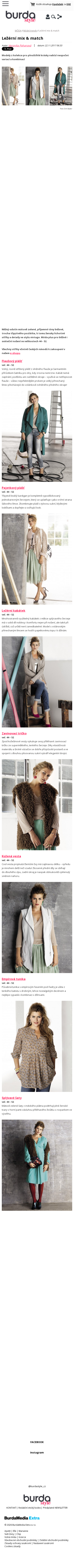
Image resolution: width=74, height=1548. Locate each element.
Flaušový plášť (12, 361)
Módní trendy (30, 30)
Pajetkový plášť (13, 488)
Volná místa (10, 1537)
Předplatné (48, 1507)
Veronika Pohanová (19, 45)
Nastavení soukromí (43, 1543)
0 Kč (68, 4)
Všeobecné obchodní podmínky (20, 1540)
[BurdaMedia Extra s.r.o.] (22, 1518)
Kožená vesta (11, 856)
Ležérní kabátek (13, 611)
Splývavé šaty (12, 1098)
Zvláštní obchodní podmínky (53, 1540)
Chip (18, 1534)
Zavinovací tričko (14, 733)
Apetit (7, 1531)
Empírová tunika (14, 979)
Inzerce (22, 1537)
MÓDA (18, 30)
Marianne (23, 1531)
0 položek (57, 4)
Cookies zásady (12, 1546)
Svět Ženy (9, 1534)
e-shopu (15, 353)
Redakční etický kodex (29, 1507)
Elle (14, 1531)
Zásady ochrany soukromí (17, 1543)
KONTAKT (11, 1507)
